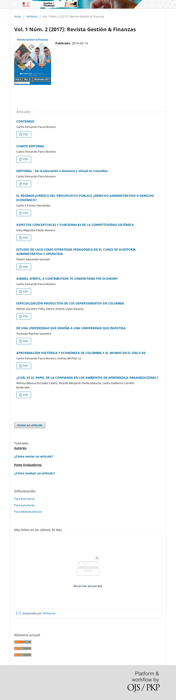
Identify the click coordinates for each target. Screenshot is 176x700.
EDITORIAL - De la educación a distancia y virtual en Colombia (62, 171)
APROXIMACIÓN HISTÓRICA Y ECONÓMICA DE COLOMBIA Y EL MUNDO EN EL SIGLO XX (81, 353)
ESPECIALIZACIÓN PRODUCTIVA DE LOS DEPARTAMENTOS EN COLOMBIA (70, 303)
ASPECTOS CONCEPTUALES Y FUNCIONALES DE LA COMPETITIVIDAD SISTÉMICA (75, 225)
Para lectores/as (24, 499)
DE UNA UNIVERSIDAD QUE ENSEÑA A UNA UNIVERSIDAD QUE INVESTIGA (71, 328)
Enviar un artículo (29, 425)
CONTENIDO (25, 121)
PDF (25, 134)
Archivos (31, 16)
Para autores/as (24, 505)
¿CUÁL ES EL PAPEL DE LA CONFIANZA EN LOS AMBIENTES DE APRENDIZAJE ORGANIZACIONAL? (87, 378)
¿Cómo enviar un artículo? (33, 456)
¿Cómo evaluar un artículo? (34, 473)
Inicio (17, 16)
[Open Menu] (14, 4)
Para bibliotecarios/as (28, 512)
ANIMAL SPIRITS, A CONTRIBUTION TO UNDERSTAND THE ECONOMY (67, 278)
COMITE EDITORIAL (30, 146)
